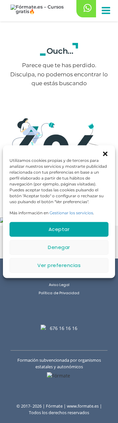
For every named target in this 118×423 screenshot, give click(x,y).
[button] (105, 153)
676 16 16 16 (63, 328)
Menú (105, 11)
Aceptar (59, 229)
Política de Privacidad (59, 293)
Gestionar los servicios (71, 212)
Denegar (59, 247)
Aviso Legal (59, 284)
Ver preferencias (59, 265)
